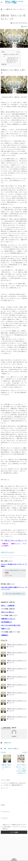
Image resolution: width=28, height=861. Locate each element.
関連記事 (4, 64)
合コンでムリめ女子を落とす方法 (11, 625)
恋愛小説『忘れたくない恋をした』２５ (17, 652)
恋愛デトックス (6, 628)
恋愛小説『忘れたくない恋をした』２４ (17, 660)
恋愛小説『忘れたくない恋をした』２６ (17, 644)
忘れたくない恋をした (8, 612)
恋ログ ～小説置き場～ (8, 605)
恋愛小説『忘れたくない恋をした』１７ (17, 708)
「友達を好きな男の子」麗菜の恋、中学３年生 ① (12, 58)
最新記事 (14, 727)
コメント (4, 788)
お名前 (3, 805)
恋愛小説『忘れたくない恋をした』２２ (17, 676)
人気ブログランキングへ (7, 552)
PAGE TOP (25, 834)
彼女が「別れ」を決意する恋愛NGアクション (15, 593)
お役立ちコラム (7, 742)
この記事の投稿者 (6, 727)
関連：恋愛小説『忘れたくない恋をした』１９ (12, 61)
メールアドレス (5, 811)
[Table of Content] (18, 52)
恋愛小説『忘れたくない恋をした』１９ (16, 540)
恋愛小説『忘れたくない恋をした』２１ (17, 684)
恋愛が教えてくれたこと (8, 618)
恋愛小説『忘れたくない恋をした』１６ (17, 716)
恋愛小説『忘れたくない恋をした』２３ (17, 668)
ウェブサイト (4, 818)
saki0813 (25, 26)
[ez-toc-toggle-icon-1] (17, 52)
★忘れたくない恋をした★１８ (11, 55)
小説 (5, 748)
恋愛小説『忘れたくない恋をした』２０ (17, 692)
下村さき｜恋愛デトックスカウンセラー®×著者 (14, 2)
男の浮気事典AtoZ (7, 622)
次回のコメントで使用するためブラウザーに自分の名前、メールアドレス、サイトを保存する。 (14, 826)
